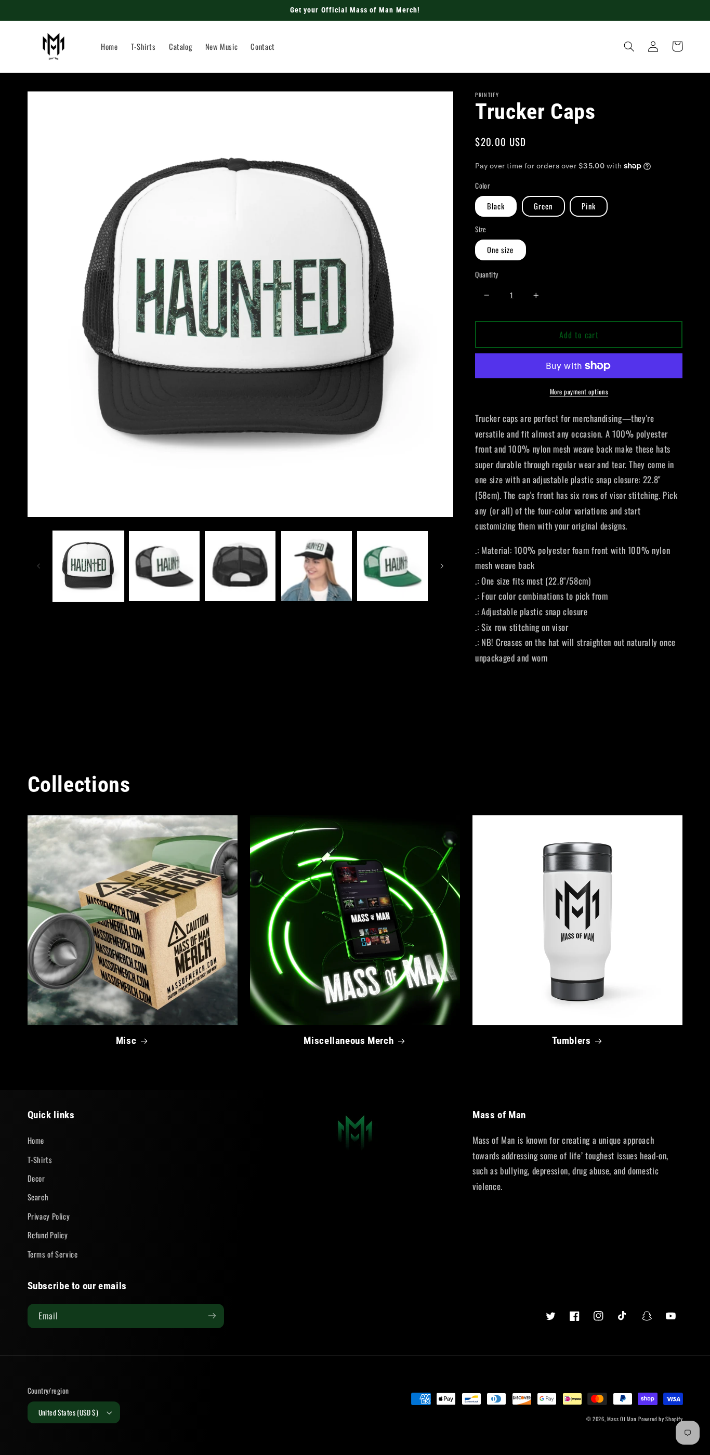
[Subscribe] (211, 1316)
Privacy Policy (49, 1216)
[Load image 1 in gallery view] (88, 566)
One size (500, 249)
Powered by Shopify (660, 1418)
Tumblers (571, 1041)
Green (543, 205)
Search (38, 1196)
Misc (126, 1041)
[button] (629, 46)
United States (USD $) (68, 1412)
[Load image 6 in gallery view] (316, 566)
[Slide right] (441, 565)
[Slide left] (39, 565)
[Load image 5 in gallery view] (240, 566)
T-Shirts (40, 1159)
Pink (588, 205)
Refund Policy (48, 1234)
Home (36, 1140)
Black (496, 205)
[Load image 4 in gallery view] (164, 566)
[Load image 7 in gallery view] (392, 566)
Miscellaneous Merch (348, 1041)
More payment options (579, 391)
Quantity (486, 274)
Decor (36, 1178)
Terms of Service (53, 1254)
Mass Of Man (621, 1418)
